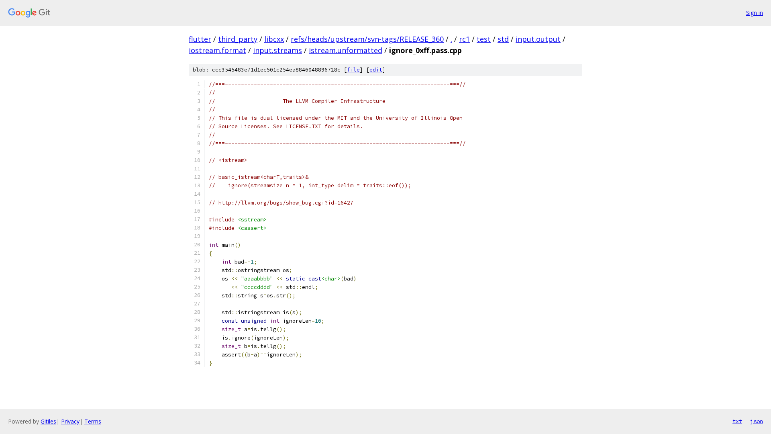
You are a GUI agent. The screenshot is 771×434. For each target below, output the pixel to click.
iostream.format (217, 50)
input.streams (277, 50)
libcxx (274, 39)
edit (375, 69)
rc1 (464, 39)
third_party (237, 39)
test (484, 39)
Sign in (754, 12)
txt (737, 421)
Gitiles (48, 421)
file (353, 69)
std (503, 39)
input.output (538, 39)
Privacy (70, 421)
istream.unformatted (345, 50)
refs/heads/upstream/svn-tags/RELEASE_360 (367, 39)
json (756, 421)
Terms (92, 421)
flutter (200, 39)
